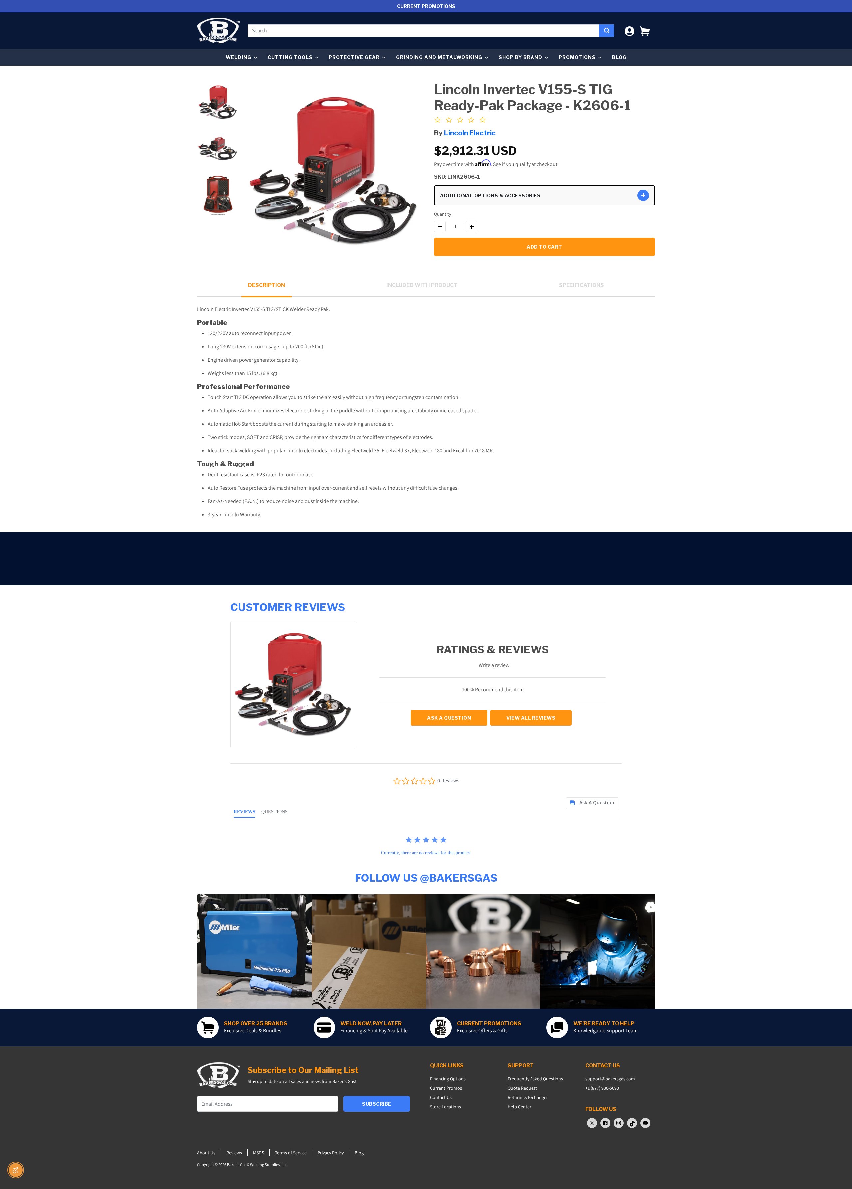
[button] (645, 30)
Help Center (519, 1107)
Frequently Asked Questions (535, 1079)
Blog (619, 57)
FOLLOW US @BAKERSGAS (426, 877)
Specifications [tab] (581, 285)
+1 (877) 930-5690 (602, 1088)
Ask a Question (449, 718)
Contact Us (441, 1097)
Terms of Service (291, 1153)
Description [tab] (266, 285)
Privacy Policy (331, 1153)
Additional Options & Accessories (490, 195)
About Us (206, 1153)
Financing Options (448, 1079)
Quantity (442, 214)
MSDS (258, 1153)
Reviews (234, 1153)
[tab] (592, 803)
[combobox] (423, 30)
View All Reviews (530, 718)
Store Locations (445, 1107)
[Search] (606, 30)
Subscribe (376, 1104)
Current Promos (446, 1088)
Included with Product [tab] (422, 285)
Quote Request (522, 1088)
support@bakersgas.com (610, 1079)
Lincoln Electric (470, 133)
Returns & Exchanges (528, 1097)
